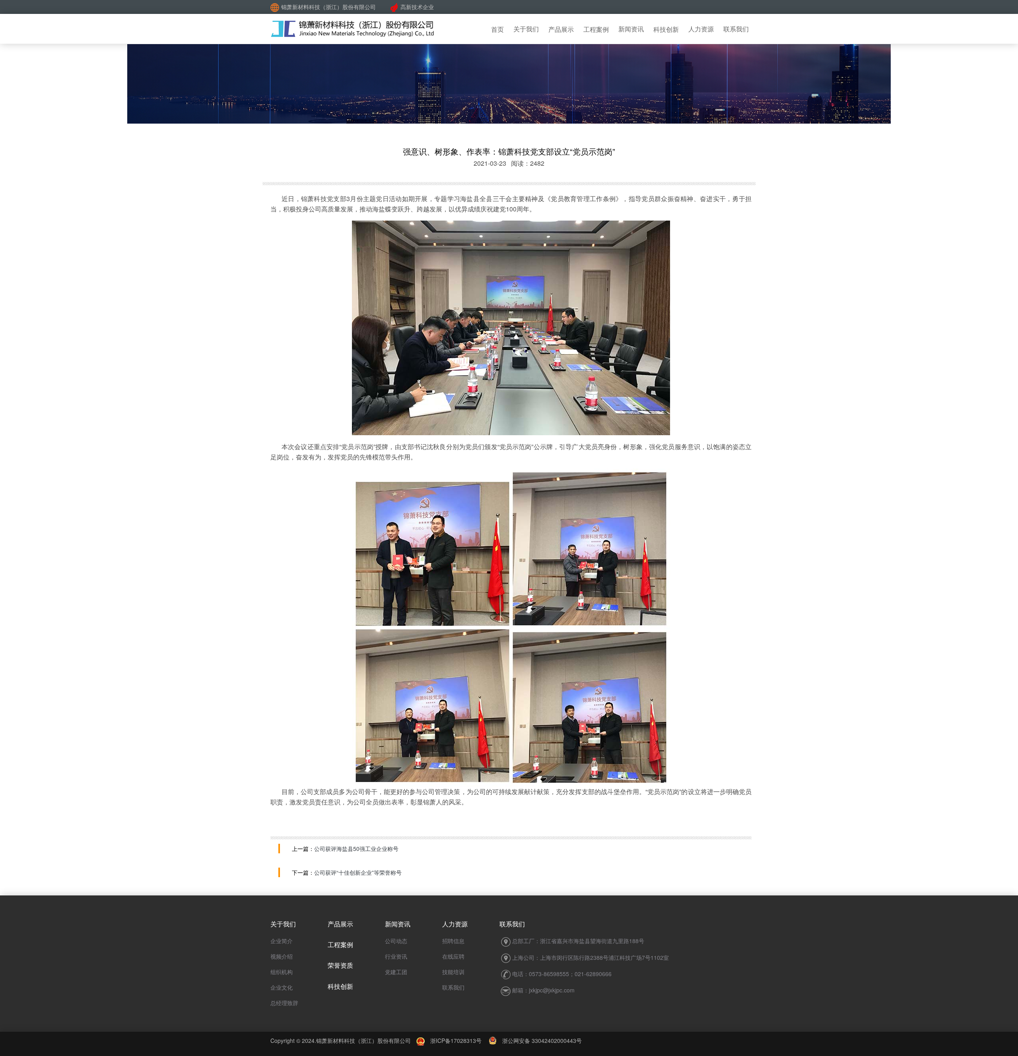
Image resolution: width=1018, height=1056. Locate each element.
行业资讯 (396, 956)
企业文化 (281, 987)
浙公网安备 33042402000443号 (539, 1040)
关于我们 (526, 28)
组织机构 (281, 972)
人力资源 (701, 28)
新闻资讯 (631, 28)
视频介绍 (281, 956)
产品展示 (561, 29)
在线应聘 (453, 956)
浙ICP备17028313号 (456, 1040)
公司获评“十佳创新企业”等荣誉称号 (358, 872)
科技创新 (666, 29)
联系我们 (736, 28)
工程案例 (596, 29)
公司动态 (396, 941)
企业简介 (281, 941)
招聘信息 (453, 941)
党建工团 (396, 972)
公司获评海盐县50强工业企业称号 (356, 849)
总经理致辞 (284, 1003)
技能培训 (453, 972)
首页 (497, 29)
